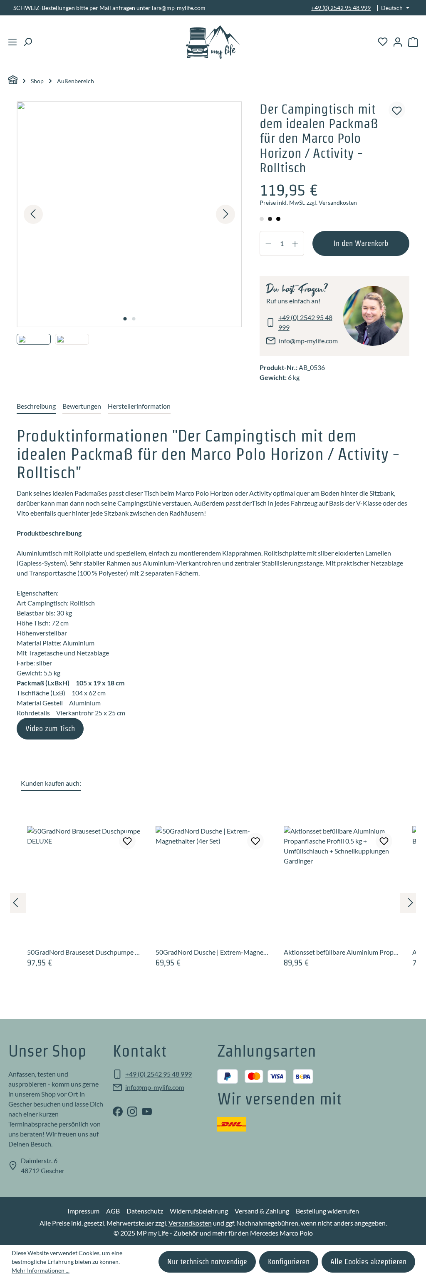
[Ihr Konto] (397, 42)
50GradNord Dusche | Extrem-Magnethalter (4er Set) (213, 952)
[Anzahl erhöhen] (295, 243)
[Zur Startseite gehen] (213, 42)
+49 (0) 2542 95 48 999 (341, 7)
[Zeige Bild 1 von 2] (124, 318)
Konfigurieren (289, 1262)
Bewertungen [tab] (81, 406)
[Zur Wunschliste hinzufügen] (397, 110)
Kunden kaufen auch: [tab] (51, 783)
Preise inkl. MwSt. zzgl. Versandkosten (308, 203)
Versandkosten (190, 1223)
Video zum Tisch (50, 728)
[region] (129, 237)
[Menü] (12, 42)
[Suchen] (27, 42)
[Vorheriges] (33, 214)
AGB (113, 1211)
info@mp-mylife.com (308, 341)
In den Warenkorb (361, 243)
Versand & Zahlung (262, 1211)
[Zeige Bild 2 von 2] (133, 318)
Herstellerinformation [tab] (139, 406)
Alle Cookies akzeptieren (368, 1262)
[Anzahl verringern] (268, 243)
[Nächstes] (225, 214)
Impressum (83, 1211)
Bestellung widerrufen (327, 1211)
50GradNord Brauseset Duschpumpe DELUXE (84, 952)
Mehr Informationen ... (40, 1270)
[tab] (36, 406)
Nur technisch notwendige (207, 1262)
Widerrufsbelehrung (199, 1211)
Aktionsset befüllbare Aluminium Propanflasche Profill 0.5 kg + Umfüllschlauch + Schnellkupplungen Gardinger (341, 952)
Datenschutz (144, 1211)
